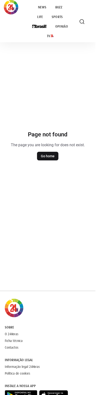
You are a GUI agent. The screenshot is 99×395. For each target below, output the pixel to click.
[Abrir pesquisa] (82, 21)
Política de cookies (17, 373)
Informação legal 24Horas (22, 367)
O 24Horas (12, 334)
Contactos (12, 347)
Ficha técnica (14, 341)
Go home (48, 156)
